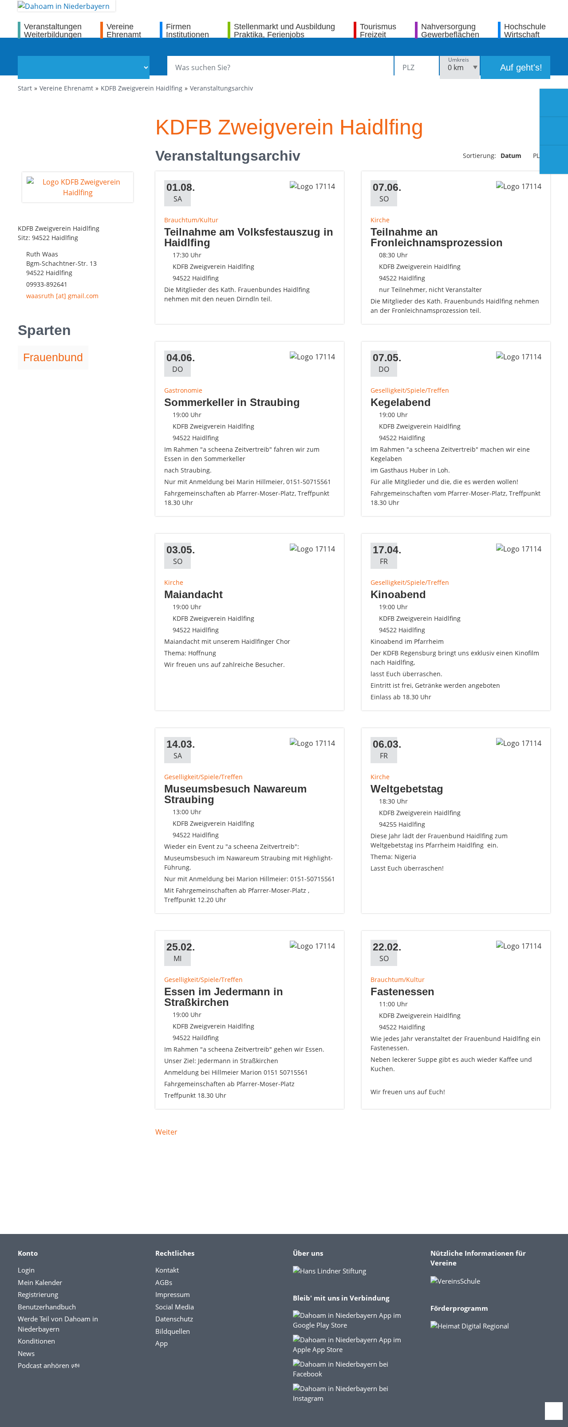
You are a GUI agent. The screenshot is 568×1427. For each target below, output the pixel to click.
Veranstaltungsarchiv (221, 88)
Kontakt (167, 1269)
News (26, 1353)
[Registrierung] (554, 103)
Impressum (172, 1294)
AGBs (163, 1282)
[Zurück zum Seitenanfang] (554, 1411)
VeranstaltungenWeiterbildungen (53, 30)
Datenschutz (174, 1318)
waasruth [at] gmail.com (62, 296)
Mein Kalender (40, 1282)
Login (26, 1269)
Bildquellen (172, 1331)
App (161, 1343)
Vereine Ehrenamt (66, 88)
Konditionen (36, 1340)
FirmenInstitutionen (187, 30)
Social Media (174, 1306)
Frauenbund (53, 357)
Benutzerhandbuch (47, 1306)
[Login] (554, 131)
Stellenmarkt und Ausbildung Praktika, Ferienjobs (284, 30)
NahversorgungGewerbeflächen (450, 30)
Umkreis (458, 59)
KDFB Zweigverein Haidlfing (141, 88)
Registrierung (38, 1294)
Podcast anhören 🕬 (48, 1365)
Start (25, 88)
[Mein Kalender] (554, 160)
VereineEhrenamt (123, 30)
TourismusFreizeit (378, 30)
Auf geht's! (520, 67)
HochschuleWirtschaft (525, 30)
